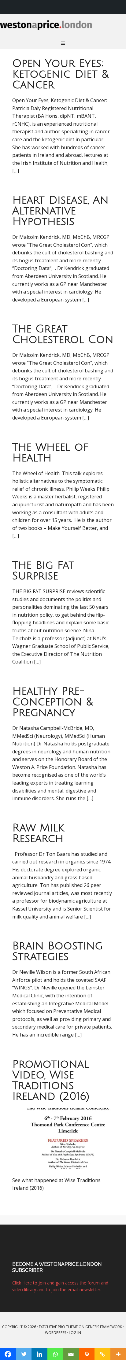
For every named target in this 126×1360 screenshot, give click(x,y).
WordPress (55, 1332)
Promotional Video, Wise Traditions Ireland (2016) (51, 1080)
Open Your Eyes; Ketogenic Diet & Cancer (60, 74)
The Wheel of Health (50, 453)
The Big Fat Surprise (43, 571)
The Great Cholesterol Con (62, 334)
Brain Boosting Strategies (57, 951)
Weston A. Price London (63, 28)
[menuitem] (118, 7)
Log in (75, 1332)
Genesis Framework (103, 1326)
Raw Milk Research (38, 833)
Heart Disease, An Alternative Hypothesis (60, 210)
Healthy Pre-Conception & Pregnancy (52, 702)
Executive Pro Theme (58, 1326)
